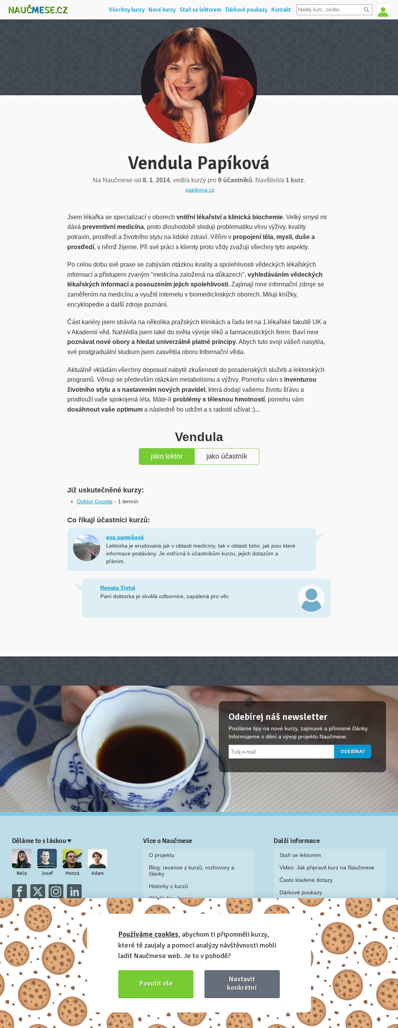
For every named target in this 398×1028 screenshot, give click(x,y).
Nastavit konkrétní (242, 983)
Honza (72, 873)
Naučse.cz (38, 10)
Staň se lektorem (201, 9)
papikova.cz (200, 190)
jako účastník (226, 456)
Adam (97, 873)
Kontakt (281, 9)
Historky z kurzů (168, 886)
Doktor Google (95, 501)
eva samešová (125, 537)
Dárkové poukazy (246, 9)
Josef (47, 873)
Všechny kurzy (127, 9)
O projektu (162, 855)
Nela (22, 873)
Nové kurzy (162, 9)
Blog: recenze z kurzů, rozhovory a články (191, 870)
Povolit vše (156, 983)
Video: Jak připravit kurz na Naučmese (326, 867)
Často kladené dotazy (306, 880)
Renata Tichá (117, 588)
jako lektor (167, 456)
